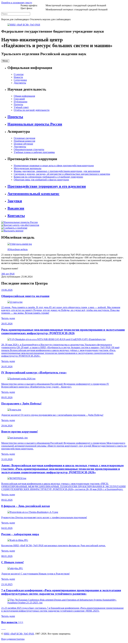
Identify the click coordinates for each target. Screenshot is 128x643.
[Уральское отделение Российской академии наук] (4, 628)
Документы (20, 82)
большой (101, 5)
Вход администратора (13, 639)
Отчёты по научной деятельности (31, 110)
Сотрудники (20, 80)
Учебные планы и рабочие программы (34, 152)
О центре (19, 74)
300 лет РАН (8, 273)
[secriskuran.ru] (23, 24)
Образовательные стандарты (29, 149)
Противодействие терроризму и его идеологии (46, 186)
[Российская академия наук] (3, 628)
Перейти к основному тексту (16, 2)
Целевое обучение (23, 143)
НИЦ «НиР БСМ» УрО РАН (19, 633)
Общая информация (24, 96)
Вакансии (15, 208)
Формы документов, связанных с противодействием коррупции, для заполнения (57, 171)
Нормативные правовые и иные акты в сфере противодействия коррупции (54, 165)
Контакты (16, 216)
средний (91, 5)
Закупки (14, 201)
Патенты (18, 104)
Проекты (15, 117)
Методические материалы (27, 168)
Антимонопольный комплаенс (33, 194)
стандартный (80, 5)
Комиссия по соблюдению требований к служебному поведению (48, 176)
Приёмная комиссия (24, 141)
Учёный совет (21, 107)
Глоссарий (19, 98)
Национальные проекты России (34, 124)
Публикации (20, 101)
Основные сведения (24, 138)
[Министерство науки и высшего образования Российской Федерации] (1, 628)
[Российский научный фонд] (5, 628)
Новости (18, 77)
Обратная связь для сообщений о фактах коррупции (41, 179)
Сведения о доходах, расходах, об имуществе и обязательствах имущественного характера (62, 174)
